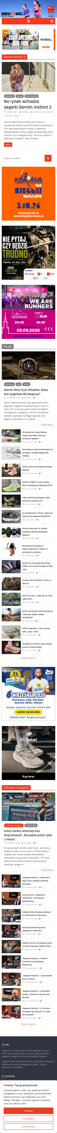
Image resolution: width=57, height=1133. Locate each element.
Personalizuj (28, 1118)
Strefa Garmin (31, 96)
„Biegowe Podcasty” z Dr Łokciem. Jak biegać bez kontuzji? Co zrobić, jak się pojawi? (36, 1011)
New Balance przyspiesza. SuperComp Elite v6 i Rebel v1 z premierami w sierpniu (35, 549)
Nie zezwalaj (28, 1126)
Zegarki (16, 115)
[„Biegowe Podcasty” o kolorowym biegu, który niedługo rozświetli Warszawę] (11, 876)
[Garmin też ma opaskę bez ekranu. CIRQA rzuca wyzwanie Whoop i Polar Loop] (11, 561)
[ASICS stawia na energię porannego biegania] (11, 465)
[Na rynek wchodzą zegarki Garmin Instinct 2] (28, 63)
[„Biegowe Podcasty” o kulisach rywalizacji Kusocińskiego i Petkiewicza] (11, 957)
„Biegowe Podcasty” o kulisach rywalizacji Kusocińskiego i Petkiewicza (34, 961)
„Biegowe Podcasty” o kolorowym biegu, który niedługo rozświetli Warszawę (36, 881)
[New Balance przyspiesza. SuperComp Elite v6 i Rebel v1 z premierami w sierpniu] (11, 544)
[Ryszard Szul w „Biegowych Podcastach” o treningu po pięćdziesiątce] (11, 893)
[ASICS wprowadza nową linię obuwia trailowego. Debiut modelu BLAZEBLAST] (11, 609)
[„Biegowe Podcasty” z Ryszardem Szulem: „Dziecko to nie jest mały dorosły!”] (11, 989)
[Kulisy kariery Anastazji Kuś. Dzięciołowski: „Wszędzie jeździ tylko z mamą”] (28, 794)
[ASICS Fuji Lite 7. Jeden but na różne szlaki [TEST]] (11, 594)
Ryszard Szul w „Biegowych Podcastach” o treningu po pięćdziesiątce (33, 898)
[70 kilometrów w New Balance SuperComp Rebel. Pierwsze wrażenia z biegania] (11, 430)
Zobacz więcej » (28, 657)
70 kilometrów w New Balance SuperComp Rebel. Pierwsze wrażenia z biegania (34, 435)
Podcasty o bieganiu (16, 787)
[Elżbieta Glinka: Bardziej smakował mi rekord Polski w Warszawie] (11, 910)
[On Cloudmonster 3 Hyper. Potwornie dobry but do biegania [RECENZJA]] (11, 511)
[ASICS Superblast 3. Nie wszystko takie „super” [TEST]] (11, 627)
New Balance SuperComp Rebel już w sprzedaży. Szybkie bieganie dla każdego (37, 452)
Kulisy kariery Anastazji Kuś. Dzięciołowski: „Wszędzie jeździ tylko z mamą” (28, 835)
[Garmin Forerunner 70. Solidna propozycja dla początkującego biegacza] (11, 527)
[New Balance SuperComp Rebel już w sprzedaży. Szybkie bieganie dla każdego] (11, 448)
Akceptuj (28, 1110)
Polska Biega (31, 825)
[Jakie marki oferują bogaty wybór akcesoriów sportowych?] (11, 496)
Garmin (36, 112)
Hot (18, 384)
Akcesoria (9, 96)
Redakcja (25, 112)
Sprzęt (19, 96)
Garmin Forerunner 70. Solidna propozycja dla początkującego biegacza (35, 532)
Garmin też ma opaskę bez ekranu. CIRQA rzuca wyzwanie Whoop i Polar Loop (37, 566)
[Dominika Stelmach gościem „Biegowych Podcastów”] (11, 926)
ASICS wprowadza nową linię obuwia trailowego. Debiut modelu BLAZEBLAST (37, 614)
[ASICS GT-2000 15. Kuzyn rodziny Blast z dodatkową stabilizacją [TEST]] (11, 480)
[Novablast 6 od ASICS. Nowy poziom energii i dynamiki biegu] (11, 642)
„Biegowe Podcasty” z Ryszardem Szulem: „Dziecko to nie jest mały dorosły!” (36, 994)
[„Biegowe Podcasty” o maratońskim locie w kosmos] (11, 974)
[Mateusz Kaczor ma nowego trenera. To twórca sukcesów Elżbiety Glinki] (11, 941)
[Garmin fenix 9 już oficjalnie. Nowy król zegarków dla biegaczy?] (28, 353)
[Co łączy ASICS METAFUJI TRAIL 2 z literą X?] (11, 578)
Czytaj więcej (47, 424)
